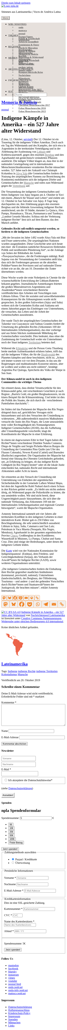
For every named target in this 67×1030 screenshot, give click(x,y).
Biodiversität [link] (48, 354)
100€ (12, 839)
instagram (13, 974)
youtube (12, 980)
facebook (13, 968)
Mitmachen (14, 1022)
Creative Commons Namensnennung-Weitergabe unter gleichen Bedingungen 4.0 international (32, 620)
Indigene (12, 671)
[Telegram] (46, 604)
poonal (5, 109)
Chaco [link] (14, 535)
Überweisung (22, 862)
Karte (9, 550)
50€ (11, 835)
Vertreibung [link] (19, 185)
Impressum (14, 1016)
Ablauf (9, 931)
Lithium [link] (41, 151)
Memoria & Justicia (19, 102)
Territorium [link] (35, 342)
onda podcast (15, 987)
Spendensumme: (10, 818)
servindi (28, 139)
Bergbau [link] (49, 154)
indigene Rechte (27, 671)
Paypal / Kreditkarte (26, 859)
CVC (8, 915)
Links (11, 1025)
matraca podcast (17, 993)
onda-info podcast (18, 990)
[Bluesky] (9, 598)
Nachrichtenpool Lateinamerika (48, 615)
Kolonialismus (9, 674)
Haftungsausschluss (19, 1010)
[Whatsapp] (38, 604)
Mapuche (23, 674)
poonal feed (14, 984)
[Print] (31, 598)
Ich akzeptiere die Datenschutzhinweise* (30, 780)
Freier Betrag (16, 842)
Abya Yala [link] (21, 173)
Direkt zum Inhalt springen (15, 2)
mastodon (13, 965)
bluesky (12, 971)
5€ (11, 824)
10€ (11, 828)
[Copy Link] (37, 598)
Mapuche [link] (29, 182)
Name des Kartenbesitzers (19, 921)
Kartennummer (13, 908)
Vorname (10, 877)
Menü (5, 18)
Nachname (10, 884)
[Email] (26, 598)
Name (4, 730)
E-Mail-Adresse (10, 737)
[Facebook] (15, 598)
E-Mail (6, 769)
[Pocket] (20, 598)
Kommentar (8, 702)
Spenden (13, 1019)
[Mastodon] (4, 598)
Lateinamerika (14, 664)
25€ (11, 831)
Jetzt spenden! (10, 849)
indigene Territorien (47, 671)
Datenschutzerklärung (20, 788)
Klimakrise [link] (22, 348)
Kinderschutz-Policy (19, 1013)
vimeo (11, 977)
